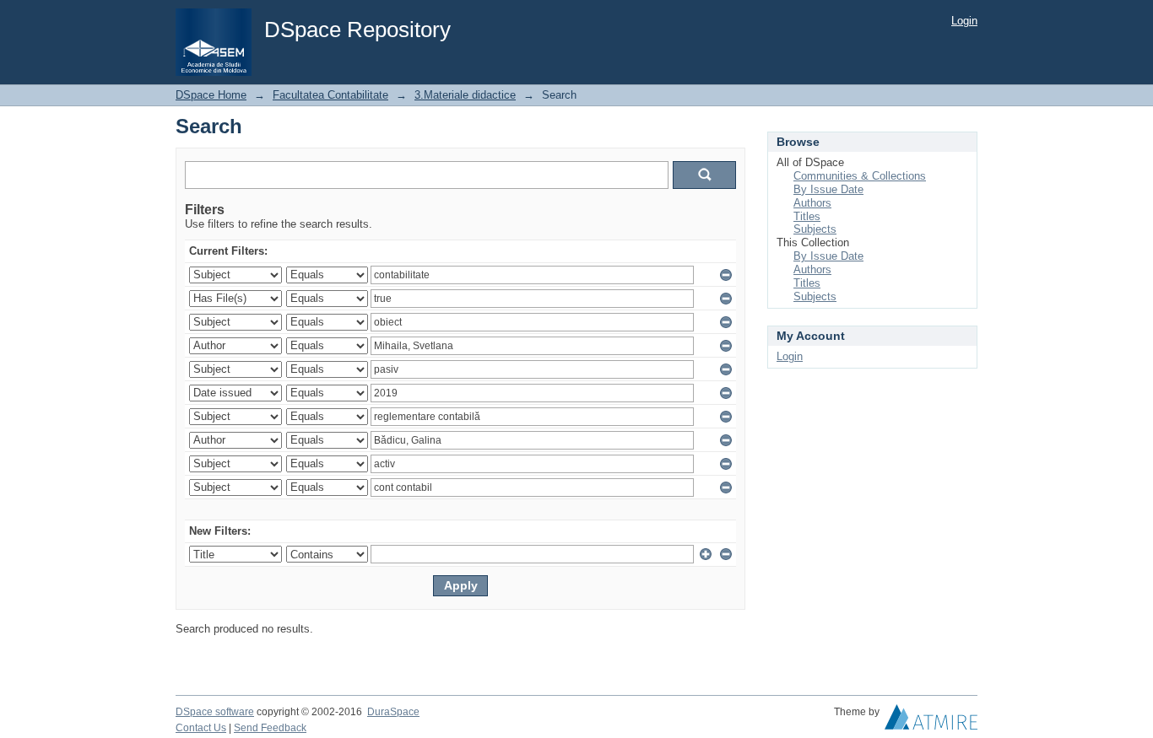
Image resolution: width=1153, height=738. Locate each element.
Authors (812, 203)
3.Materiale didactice (465, 95)
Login (964, 20)
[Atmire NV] (931, 721)
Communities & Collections (859, 176)
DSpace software (215, 712)
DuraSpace (393, 712)
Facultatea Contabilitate (330, 95)
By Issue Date (828, 189)
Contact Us (201, 728)
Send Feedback (270, 728)
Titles (806, 216)
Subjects (814, 229)
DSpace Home (211, 95)
